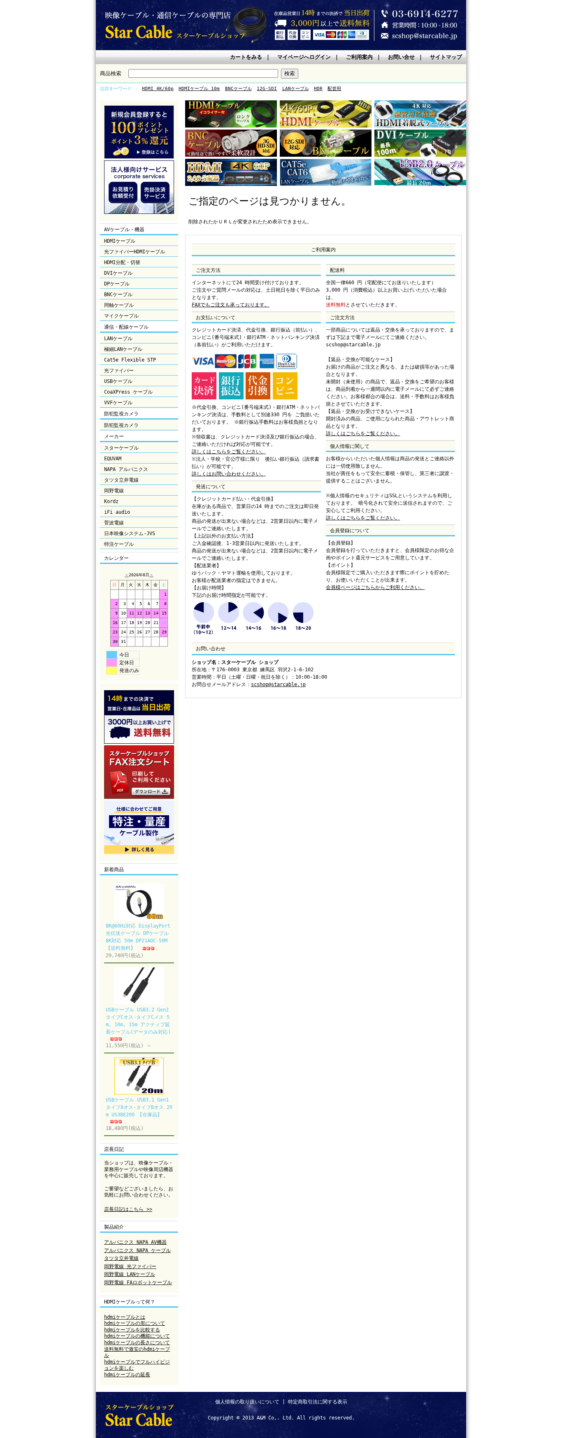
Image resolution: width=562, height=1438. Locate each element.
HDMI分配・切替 (122, 262)
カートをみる (246, 57)
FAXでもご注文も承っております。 (230, 305)
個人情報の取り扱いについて (247, 1402)
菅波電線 (114, 523)
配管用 (334, 88)
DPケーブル (117, 284)
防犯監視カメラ (121, 425)
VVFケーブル (118, 403)
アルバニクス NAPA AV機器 (135, 1242)
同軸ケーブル (119, 305)
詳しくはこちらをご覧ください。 (229, 452)
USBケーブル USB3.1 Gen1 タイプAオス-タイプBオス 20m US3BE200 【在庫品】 (139, 1107)
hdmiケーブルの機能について (137, 1336)
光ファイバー (119, 370)
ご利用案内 (359, 57)
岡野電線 (114, 491)
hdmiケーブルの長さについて (137, 1342)
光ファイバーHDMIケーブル (134, 252)
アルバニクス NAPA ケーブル (137, 1250)
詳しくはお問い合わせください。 (229, 474)
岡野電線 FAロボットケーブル (138, 1282)
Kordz (111, 501)
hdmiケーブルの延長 (127, 1375)
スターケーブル (121, 448)
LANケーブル (295, 88)
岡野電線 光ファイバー (130, 1266)
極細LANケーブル (123, 349)
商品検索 (110, 73)
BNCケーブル (238, 88)
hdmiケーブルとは (124, 1317)
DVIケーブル (118, 273)
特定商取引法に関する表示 (317, 1402)
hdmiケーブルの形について (134, 1323)
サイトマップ (446, 57)
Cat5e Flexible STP (130, 360)
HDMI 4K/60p (158, 88)
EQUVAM (112, 459)
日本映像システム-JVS (129, 533)
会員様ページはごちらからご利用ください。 (375, 587)
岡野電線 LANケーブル (129, 1274)
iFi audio (117, 512)
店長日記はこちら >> (128, 1209)
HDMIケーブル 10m (199, 88)
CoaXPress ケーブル (128, 392)
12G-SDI (267, 88)
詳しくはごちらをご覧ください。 (363, 433)
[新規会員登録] (139, 157)
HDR (318, 88)
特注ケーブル (119, 544)
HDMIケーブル (119, 241)
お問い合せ (401, 57)
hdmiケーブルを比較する (132, 1330)
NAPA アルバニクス (126, 469)
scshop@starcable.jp (278, 684)
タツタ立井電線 (121, 480)
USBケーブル (118, 381)
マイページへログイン (304, 57)
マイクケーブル (121, 316)
